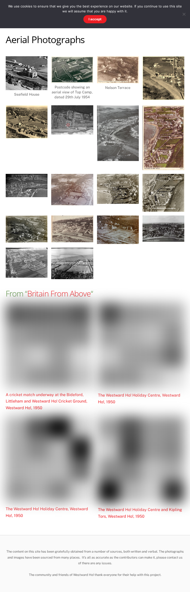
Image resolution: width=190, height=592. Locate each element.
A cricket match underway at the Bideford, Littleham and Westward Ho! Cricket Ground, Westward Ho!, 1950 (46, 401)
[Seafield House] (27, 86)
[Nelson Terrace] (118, 80)
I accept (95, 19)
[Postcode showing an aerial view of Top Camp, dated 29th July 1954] (72, 79)
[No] (183, 14)
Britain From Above (59, 293)
